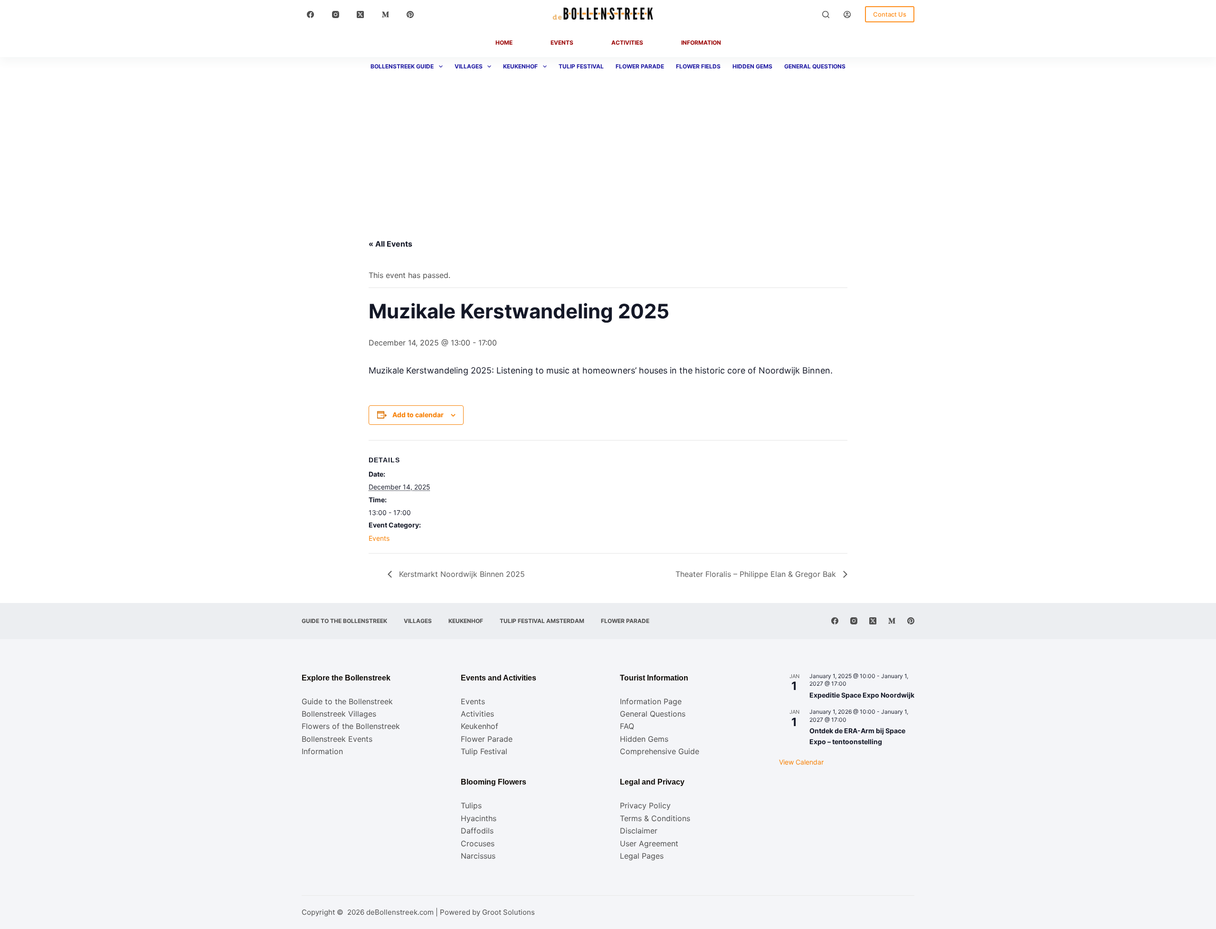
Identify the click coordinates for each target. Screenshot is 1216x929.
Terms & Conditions (655, 818)
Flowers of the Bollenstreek (351, 726)
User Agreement (649, 843)
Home (504, 42)
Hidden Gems (752, 66)
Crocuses (477, 843)
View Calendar (801, 762)
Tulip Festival (581, 66)
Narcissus (478, 856)
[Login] (847, 14)
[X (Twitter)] (361, 14)
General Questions (815, 66)
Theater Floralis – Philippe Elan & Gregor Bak (756, 574)
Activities (627, 42)
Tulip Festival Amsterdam (542, 620)
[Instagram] (336, 14)
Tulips (471, 805)
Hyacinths (478, 818)
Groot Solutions (508, 912)
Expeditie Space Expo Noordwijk (861, 695)
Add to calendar (418, 415)
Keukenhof (520, 66)
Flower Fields (698, 66)
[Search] (825, 14)
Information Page (651, 701)
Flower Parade (640, 66)
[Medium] (386, 14)
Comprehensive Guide (659, 751)
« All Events (390, 244)
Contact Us (889, 14)
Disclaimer (638, 830)
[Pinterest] (410, 14)
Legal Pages (642, 856)
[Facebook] (311, 14)
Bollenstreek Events (337, 739)
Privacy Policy (645, 805)
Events (562, 42)
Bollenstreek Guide (402, 66)
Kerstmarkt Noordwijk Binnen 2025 (461, 574)
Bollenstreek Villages (339, 713)
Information (701, 42)
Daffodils (477, 830)
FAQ (627, 726)
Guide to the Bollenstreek (344, 620)
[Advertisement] (608, 147)
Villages (469, 66)
